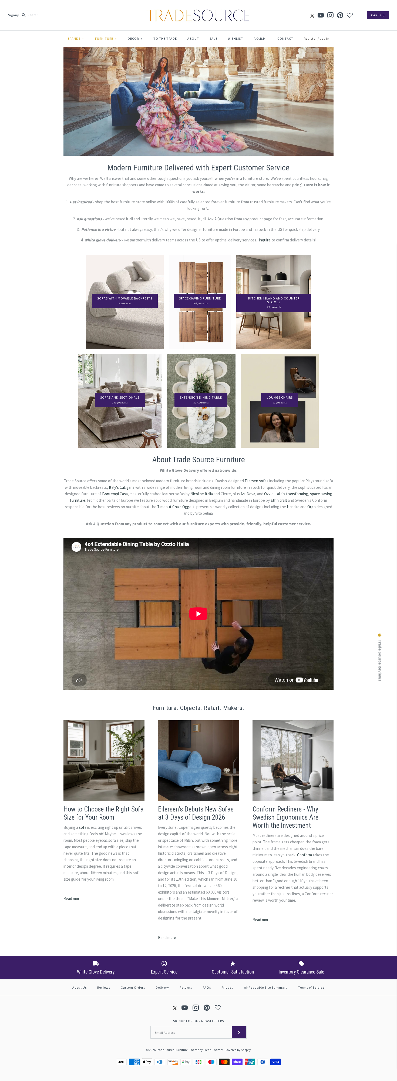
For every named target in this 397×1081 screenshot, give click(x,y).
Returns (186, 987)
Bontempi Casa (115, 493)
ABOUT (193, 38)
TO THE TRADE (165, 38)
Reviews (103, 987)
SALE (213, 38)
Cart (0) (378, 15)
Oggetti (189, 506)
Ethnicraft (279, 500)
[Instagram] (330, 15)
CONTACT (285, 38)
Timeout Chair (169, 506)
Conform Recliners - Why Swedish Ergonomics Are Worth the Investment (285, 817)
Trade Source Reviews (380, 660)
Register (310, 38)
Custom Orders (133, 987)
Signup (13, 15)
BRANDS (76, 38)
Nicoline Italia (201, 493)
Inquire (265, 240)
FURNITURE (106, 38)
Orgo (311, 506)
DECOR (135, 38)
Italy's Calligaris (121, 487)
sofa (82, 827)
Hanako (293, 506)
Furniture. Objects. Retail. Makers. (198, 707)
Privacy (227, 987)
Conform (304, 854)
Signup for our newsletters (198, 1021)
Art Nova (248, 493)
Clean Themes (213, 1050)
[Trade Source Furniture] (198, 8)
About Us (79, 987)
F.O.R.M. (260, 38)
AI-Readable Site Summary (266, 987)
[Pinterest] (340, 15)
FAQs (207, 987)
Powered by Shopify (238, 1050)
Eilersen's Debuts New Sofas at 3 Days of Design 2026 (196, 813)
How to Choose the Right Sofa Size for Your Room (103, 813)
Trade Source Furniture (172, 1050)
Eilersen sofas (256, 480)
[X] (312, 15)
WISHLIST (235, 38)
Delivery (162, 987)
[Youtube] (321, 15)
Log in (324, 38)
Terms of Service (311, 987)
